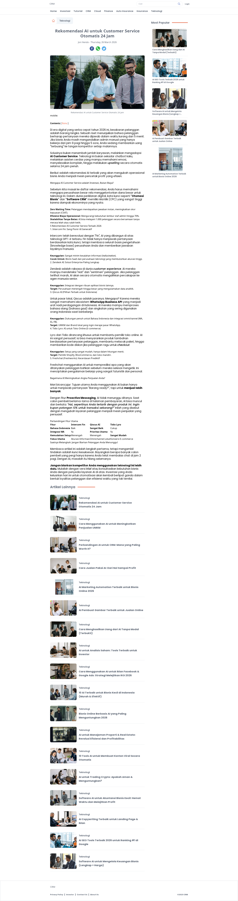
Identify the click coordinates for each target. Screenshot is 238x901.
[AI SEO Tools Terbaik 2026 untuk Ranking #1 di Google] (63, 840)
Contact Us (82, 895)
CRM (88, 11)
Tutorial (78, 11)
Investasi (65, 11)
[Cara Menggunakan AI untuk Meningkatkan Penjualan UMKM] (63, 523)
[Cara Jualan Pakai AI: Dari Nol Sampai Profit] (63, 566)
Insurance (142, 11)
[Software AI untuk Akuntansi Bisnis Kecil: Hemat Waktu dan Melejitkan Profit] (63, 798)
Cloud (97, 11)
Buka (64, 123)
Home (53, 11)
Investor (70, 895)
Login (187, 4)
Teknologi (156, 11)
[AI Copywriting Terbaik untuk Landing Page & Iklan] (63, 819)
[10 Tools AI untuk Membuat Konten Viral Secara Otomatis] (63, 755)
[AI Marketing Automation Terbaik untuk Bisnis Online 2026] (63, 587)
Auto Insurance (124, 11)
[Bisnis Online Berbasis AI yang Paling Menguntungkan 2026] (63, 713)
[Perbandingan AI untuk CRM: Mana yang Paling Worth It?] (63, 544)
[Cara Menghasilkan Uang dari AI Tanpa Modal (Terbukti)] (63, 629)
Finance (108, 11)
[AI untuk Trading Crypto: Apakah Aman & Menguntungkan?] (63, 776)
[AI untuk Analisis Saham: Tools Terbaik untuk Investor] (63, 650)
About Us (94, 895)
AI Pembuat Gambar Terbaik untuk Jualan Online (111, 610)
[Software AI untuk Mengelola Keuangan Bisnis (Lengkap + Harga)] (63, 861)
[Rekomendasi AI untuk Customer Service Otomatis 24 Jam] (63, 502)
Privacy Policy (56, 895)
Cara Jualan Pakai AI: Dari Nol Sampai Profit (107, 568)
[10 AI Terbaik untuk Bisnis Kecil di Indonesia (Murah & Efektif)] (63, 692)
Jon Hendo (83, 42)
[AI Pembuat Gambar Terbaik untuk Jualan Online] (63, 608)
